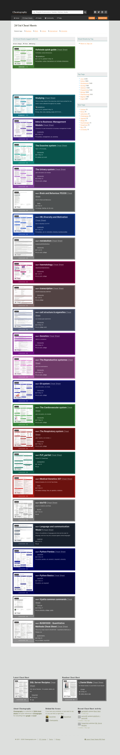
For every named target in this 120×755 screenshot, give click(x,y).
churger (82, 689)
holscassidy (40, 152)
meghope (39, 539)
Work (36, 31)
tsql (33, 699)
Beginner (83, 97)
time (41, 112)
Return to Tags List (86, 43)
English (82, 99)
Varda (38, 203)
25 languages (37, 713)
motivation (49, 232)
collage (45, 181)
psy (52, 208)
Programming (84, 90)
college (41, 327)
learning (48, 112)
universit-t (51, 559)
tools (44, 112)
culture (44, 61)
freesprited (35, 695)
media (82, 694)
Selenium (83, 88)
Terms (51, 739)
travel (34, 716)
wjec (89, 694)
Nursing (82, 85)
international (50, 61)
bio (50, 208)
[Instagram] (105, 12)
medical (39, 490)
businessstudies (62, 232)
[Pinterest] (102, 12)
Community (50, 18)
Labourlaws (84, 114)
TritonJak (39, 605)
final (48, 490)
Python (82, 81)
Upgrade (83, 118)
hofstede (58, 61)
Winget (82, 120)
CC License (42, 739)
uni (55, 61)
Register (103, 18)
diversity (55, 232)
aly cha (39, 509)
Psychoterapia (84, 123)
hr (45, 232)
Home (17, 18)
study (52, 112)
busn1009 (46, 640)
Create (39, 18)
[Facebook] (95, 12)
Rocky (82, 111)
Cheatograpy (84, 116)
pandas (44, 559)
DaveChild (52, 717)
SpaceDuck (67, 717)
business (39, 61)
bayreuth (57, 559)
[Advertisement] (60, 4)
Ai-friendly (83, 129)
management (46, 136)
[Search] (85, 12)
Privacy (58, 739)
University (64, 31)
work (45, 157)
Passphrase (84, 125)
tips (38, 112)
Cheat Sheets (28, 18)
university (55, 136)
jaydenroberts (41, 635)
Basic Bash (97, 711)
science (39, 157)
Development (84, 83)
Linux (82, 79)
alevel (86, 694)
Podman (83, 109)
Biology (82, 92)
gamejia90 (84, 711)
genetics (54, 490)
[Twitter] (98, 12)
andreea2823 (40, 462)
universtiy (63, 559)
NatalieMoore (40, 56)
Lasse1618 (40, 554)
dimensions (65, 61)
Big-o (82, 127)
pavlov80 (84, 716)
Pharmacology (84, 94)
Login (91, 18)
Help (60, 18)
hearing (44, 208)
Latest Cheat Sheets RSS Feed (95, 739)
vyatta (51, 610)
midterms (59, 490)
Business (28, 31)
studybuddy (40, 132)
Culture (44, 31)
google (28, 716)
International (53, 31)
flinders (41, 640)
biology (39, 208)
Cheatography (18, 711)
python (39, 559)
